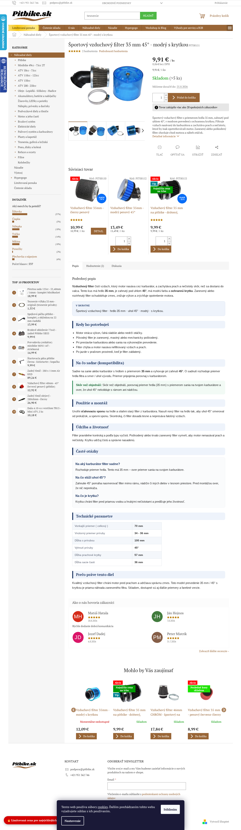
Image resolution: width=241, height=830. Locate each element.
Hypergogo (20, 177)
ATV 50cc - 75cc (27, 70)
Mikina (16, 241)
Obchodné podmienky (116, 3)
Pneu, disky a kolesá (29, 147)
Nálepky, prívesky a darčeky (34, 106)
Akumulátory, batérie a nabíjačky (37, 96)
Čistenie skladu (23, 188)
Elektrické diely (27, 126)
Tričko (16, 234)
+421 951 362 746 (79, 775)
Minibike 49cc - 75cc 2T (31, 65)
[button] (93, 733)
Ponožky (17, 249)
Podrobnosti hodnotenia (113, 51)
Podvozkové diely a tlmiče (33, 111)
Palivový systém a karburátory (35, 131)
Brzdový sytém (26, 121)
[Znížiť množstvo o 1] (166, 100)
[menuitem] (23, 28)
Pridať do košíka (186, 97)
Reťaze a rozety (27, 152)
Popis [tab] (75, 266)
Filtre (21, 157)
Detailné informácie (164, 136)
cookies (103, 807)
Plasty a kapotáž (27, 137)
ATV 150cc (24, 80)
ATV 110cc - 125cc (28, 75)
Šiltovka (17, 211)
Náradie (18, 167)
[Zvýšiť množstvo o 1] (166, 95)
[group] (92, 710)
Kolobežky (24, 162)
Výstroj (18, 172)
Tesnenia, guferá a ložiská (33, 142)
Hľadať (148, 15)
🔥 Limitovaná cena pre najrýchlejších (32, 820)
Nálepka (17, 226)
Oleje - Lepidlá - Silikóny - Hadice (37, 91)
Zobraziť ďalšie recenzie (213, 651)
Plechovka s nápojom (24, 256)
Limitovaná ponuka (25, 183)
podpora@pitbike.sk (82, 769)
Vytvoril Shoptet (219, 821)
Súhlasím (170, 809)
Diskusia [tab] (117, 266)
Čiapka (16, 219)
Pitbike (22, 60)
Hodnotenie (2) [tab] (95, 266)
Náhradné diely (23, 55)
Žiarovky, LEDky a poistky (33, 101)
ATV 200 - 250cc (27, 85)
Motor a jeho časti (28, 116)
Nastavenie (73, 821)
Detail (98, 231)
